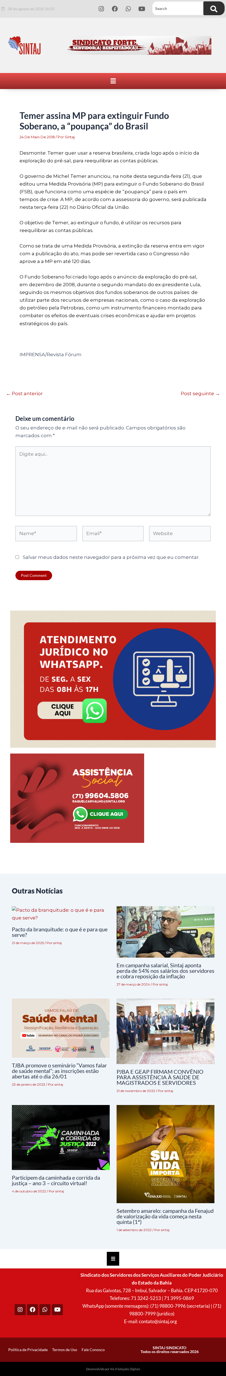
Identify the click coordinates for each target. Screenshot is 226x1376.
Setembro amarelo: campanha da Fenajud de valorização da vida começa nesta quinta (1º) (165, 1216)
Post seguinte (200, 393)
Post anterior (24, 393)
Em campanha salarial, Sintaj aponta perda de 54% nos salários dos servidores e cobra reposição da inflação (165, 970)
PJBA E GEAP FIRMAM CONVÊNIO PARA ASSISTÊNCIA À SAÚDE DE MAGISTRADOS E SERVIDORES (160, 1077)
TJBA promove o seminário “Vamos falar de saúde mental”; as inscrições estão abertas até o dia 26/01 (59, 1071)
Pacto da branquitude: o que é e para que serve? (59, 932)
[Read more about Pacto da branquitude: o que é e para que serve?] (61, 913)
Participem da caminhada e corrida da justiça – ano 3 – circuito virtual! (56, 1180)
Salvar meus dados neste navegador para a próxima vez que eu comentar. (111, 557)
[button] (113, 81)
